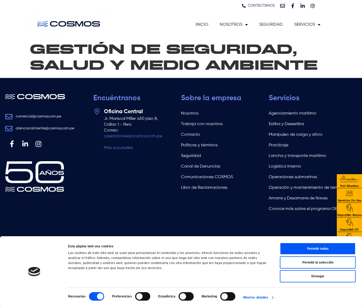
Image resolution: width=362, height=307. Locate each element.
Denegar (317, 276)
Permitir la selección (317, 262)
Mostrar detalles (255, 297)
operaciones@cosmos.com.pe (133, 136)
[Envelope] (282, 5)
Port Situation (349, 186)
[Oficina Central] (97, 111)
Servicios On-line (349, 200)
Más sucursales (118, 148)
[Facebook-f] (292, 5)
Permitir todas (318, 249)
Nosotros (231, 25)
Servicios (304, 25)
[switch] (142, 296)
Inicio (202, 25)
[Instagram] (312, 5)
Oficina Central (123, 112)
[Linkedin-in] (302, 5)
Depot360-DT (349, 229)
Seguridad (271, 25)
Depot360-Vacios (349, 215)
